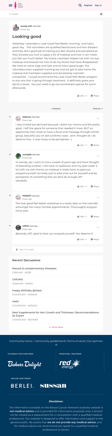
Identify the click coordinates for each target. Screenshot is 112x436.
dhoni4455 (33, 319)
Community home (20, 341)
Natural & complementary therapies (34, 268)
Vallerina (26, 117)
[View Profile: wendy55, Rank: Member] (18, 156)
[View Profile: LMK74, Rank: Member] (18, 227)
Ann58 (28, 272)
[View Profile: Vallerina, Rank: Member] (18, 118)
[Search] (80, 5)
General (15, 14)
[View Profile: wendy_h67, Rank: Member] (15, 27)
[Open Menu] (101, 14)
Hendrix (29, 283)
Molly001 (26, 195)
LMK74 (25, 226)
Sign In (98, 5)
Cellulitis (17, 279)
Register (88, 5)
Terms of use (75, 341)
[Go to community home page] (18, 5)
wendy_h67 (26, 26)
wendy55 (26, 154)
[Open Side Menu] (11, 5)
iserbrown (32, 294)
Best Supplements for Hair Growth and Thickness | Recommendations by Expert (55, 314)
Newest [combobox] (98, 108)
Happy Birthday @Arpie (27, 290)
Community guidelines (49, 341)
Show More (57, 327)
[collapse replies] (9, 116)
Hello (15, 301)
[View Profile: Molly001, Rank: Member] (18, 197)
